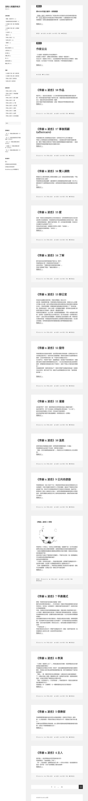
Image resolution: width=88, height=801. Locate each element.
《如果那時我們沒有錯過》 (11, 21)
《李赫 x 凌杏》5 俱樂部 (50, 711)
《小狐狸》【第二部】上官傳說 (12, 28)
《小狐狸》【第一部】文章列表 (12, 73)
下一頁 (81, 787)
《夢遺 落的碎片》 (9, 19)
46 (62, 787)
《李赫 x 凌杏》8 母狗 (44, 522)
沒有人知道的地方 (12, 6)
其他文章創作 (8, 48)
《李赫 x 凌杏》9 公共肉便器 (11, 116)
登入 (6, 161)
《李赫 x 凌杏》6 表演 (49, 658)
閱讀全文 (39, 24)
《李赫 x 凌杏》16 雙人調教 (11, 98)
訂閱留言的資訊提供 (9, 167)
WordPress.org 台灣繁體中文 (12, 169)
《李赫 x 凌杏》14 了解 (10, 103)
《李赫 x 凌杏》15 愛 (10, 100)
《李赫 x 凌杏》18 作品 (10, 91)
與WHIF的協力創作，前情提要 (47, 11)
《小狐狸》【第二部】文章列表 (12, 76)
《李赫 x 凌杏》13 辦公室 (11, 105)
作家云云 (41, 49)
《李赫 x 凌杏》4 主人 (49, 752)
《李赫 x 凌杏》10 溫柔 (10, 113)
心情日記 (7, 50)
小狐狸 (7, 146)
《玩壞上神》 (8, 40)
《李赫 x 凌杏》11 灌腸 (10, 110)
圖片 (39, 33)
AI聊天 (49, 33)
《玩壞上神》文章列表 (10, 81)
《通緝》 (7, 43)
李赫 (59, 33)
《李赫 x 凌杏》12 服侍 (10, 108)
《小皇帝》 (7, 32)
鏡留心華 (7, 63)
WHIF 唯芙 (42, 18)
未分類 (6, 53)
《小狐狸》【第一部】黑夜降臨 (12, 24)
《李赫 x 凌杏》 (8, 37)
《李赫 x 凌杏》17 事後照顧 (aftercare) (53, 130)
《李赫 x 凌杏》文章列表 (11, 78)
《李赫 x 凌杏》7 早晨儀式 (52, 596)
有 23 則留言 (46, 74)
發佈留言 (65, 33)
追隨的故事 (7, 61)
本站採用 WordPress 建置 (42, 797)
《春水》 (7, 35)
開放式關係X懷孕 (14, 133)
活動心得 (7, 55)
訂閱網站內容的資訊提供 (10, 164)
